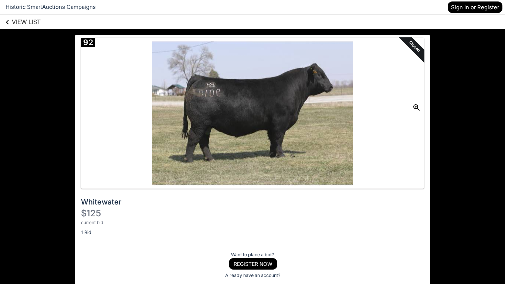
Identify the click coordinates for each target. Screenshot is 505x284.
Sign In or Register (475, 7)
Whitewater (101, 201)
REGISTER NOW (253, 264)
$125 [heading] (91, 213)
